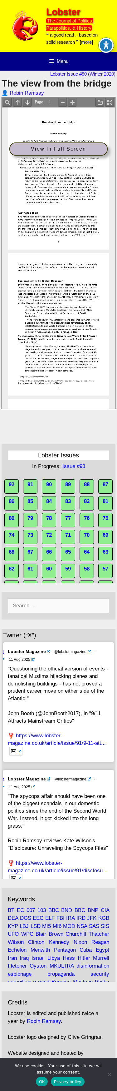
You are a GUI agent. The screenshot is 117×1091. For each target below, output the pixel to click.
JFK (91, 918)
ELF (50, 918)
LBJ (24, 926)
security (99, 974)
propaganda (61, 974)
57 (105, 569)
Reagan (100, 942)
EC (20, 910)
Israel (38, 958)
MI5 (46, 926)
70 (87, 535)
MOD (69, 926)
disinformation (92, 966)
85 (30, 501)
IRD (80, 918)
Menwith (40, 950)
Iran (12, 958)
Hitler (84, 958)
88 (87, 484)
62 (11, 569)
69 (105, 535)
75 (105, 518)
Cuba (86, 950)
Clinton (36, 942)
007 (31, 910)
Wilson (16, 942)
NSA (82, 926)
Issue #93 (73, 466)
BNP (93, 910)
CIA (105, 910)
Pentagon (65, 950)
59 (68, 569)
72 (49, 535)
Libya (53, 958)
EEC (38, 918)
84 (49, 501)
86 (11, 501)
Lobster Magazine (27, 651)
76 (87, 518)
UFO (13, 934)
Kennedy (59, 942)
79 (30, 518)
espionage (20, 974)
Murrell (101, 958)
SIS (105, 926)
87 (105, 484)
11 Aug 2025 (19, 659)
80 (11, 518)
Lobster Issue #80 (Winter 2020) (82, 74)
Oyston (38, 966)
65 (68, 552)
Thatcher (99, 934)
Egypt (102, 950)
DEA (13, 918)
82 (87, 501)
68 (11, 552)
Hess (69, 958)
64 (87, 552)
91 (30, 484)
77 (68, 518)
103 (41, 910)
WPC (27, 934)
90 (49, 484)
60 (49, 569)
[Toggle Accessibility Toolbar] (106, 45)
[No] (109, 1074)
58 (87, 569)
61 (30, 569)
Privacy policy (67, 1081)
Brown (56, 934)
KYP (13, 926)
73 (30, 535)
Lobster (63, 12)
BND (66, 910)
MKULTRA (62, 966)
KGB (103, 918)
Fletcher (17, 966)
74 (11, 535)
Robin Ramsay (27, 93)
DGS (25, 918)
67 (30, 552)
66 (49, 552)
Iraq (24, 958)
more (86, 42)
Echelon (17, 950)
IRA (70, 918)
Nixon (80, 942)
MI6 (57, 926)
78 (49, 518)
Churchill (76, 934)
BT (11, 910)
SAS (94, 926)
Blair (41, 934)
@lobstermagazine (70, 652)
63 (105, 552)
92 (11, 484)
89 (68, 484)
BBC (53, 910)
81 (105, 501)
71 (68, 535)
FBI (60, 918)
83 (68, 501)
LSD (36, 926)
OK (42, 1081)
